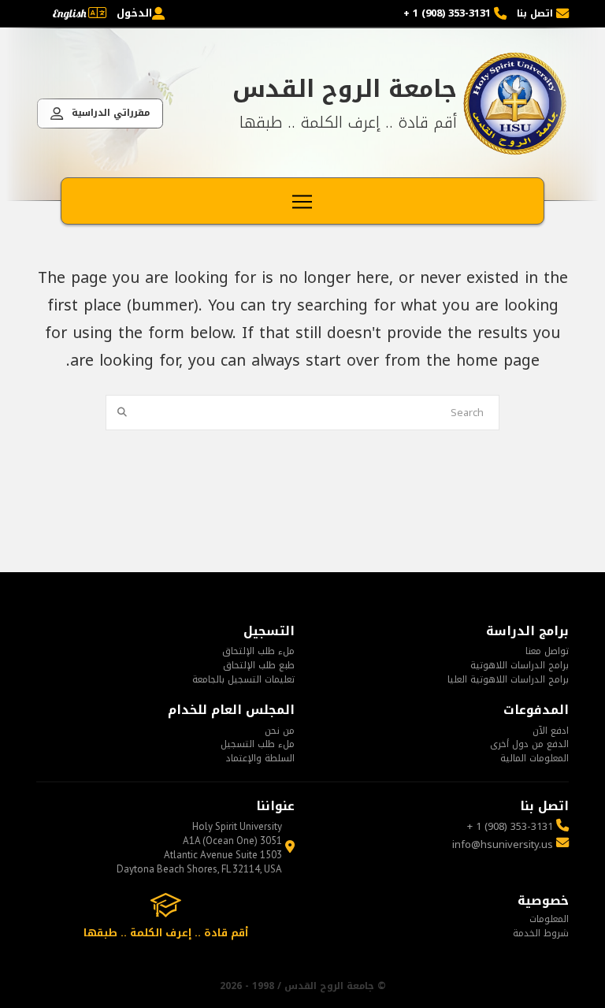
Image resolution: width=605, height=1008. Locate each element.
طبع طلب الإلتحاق (259, 665)
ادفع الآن (551, 730)
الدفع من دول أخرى (529, 744)
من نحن (280, 730)
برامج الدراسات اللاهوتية (519, 665)
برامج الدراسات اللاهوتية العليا (508, 679)
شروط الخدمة (541, 933)
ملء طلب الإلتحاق (258, 651)
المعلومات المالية (534, 758)
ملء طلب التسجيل (258, 744)
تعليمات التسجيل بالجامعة (243, 679)
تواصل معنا (547, 651)
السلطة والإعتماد (260, 758)
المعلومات (549, 919)
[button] (302, 202)
